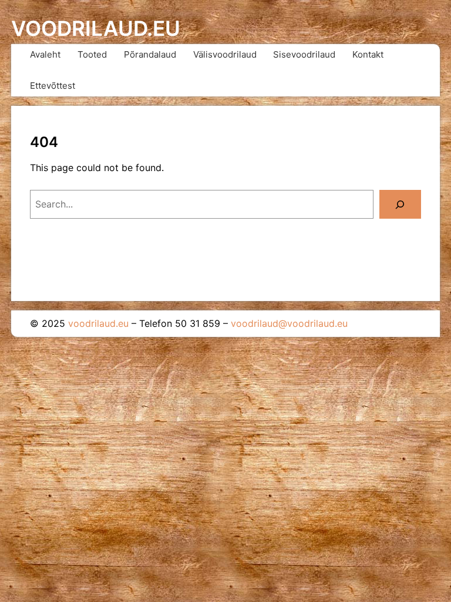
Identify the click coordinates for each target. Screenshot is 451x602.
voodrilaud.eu (95, 28)
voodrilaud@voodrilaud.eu (289, 323)
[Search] (400, 204)
